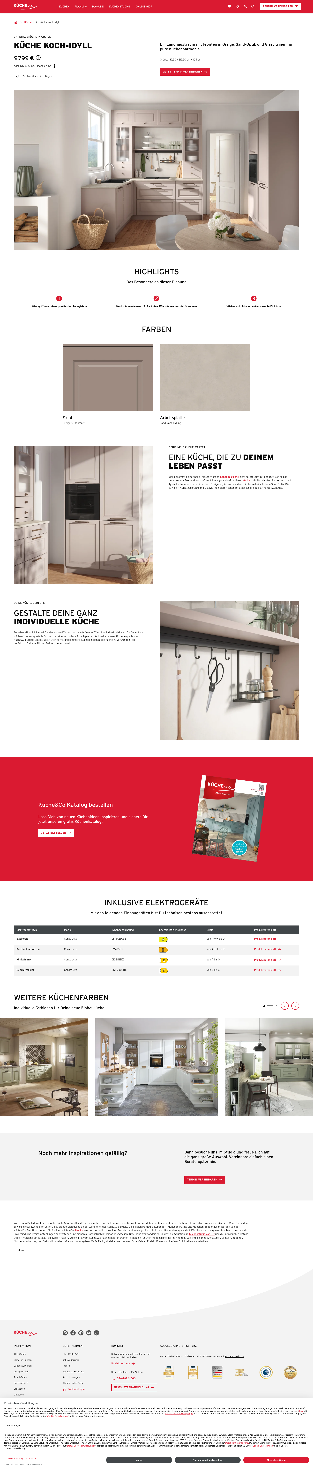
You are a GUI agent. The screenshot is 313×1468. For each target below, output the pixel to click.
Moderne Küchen (23, 1359)
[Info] (38, 57)
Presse (66, 1365)
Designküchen (21, 1371)
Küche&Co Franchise (73, 1371)
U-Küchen (19, 1394)
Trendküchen (20, 1377)
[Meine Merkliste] (237, 6)
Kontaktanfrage (120, 1363)
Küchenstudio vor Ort (202, 1234)
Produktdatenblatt (267, 939)
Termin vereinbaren (278, 6)
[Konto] (245, 6)
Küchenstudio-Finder (74, 1383)
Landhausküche (229, 476)
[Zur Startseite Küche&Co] (25, 6)
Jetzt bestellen (53, 832)
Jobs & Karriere (71, 1359)
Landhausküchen (23, 1365)
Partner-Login (76, 1389)
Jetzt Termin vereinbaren (182, 71)
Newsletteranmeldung (131, 1387)
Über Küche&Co (71, 1354)
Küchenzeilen (21, 1383)
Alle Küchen (20, 1354)
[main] (156, 641)
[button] (64, 6)
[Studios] (229, 6)
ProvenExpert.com (234, 1356)
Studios (79, 1230)
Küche (246, 480)
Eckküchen (19, 1388)
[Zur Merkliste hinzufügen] (17, 76)
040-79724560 (126, 1378)
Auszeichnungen (71, 1377)
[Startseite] (16, 22)
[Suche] (253, 6)
